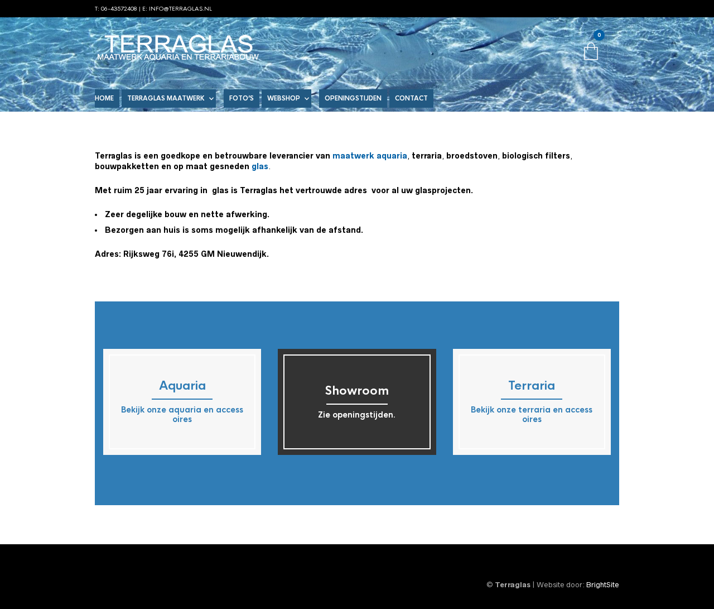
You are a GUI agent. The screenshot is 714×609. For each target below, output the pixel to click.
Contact (411, 98)
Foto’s (241, 98)
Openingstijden (353, 98)
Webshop (283, 98)
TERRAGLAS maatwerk (166, 98)
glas (260, 166)
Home (104, 98)
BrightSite (602, 585)
